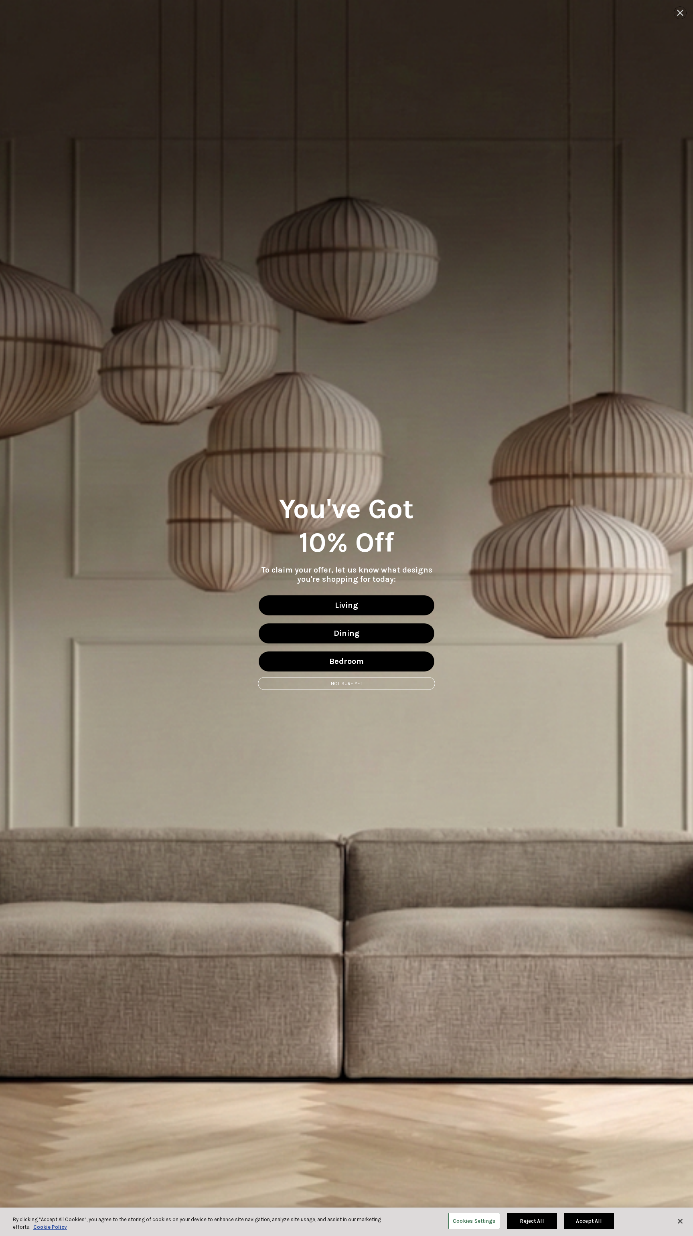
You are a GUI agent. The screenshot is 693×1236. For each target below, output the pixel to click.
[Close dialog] (680, 12)
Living (346, 605)
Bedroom (346, 661)
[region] (346, 1222)
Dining (347, 633)
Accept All (588, 1221)
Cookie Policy (50, 1227)
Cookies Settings (474, 1221)
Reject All (531, 1221)
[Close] (680, 1221)
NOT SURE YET (347, 683)
